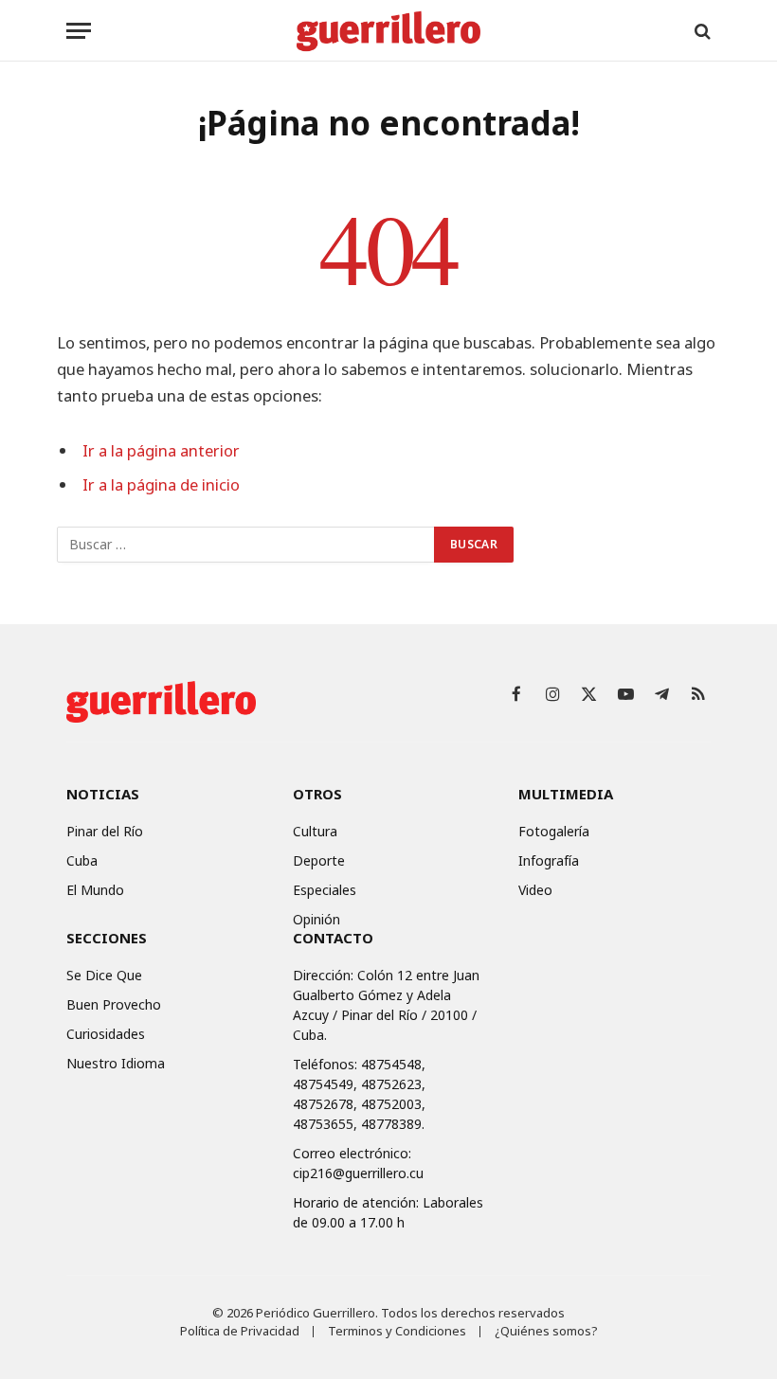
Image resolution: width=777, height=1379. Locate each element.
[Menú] (78, 30)
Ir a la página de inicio (161, 484)
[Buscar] (701, 30)
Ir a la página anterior (161, 450)
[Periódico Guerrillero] (388, 31)
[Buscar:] (246, 545)
